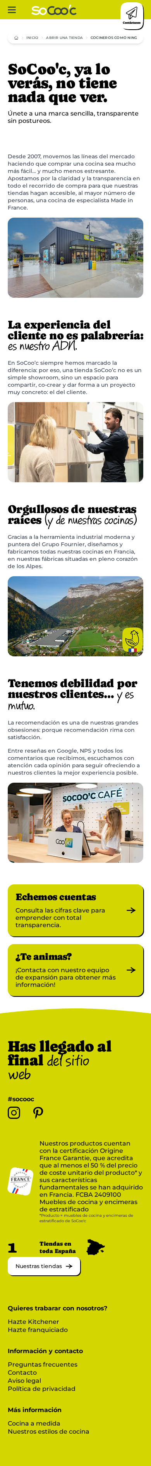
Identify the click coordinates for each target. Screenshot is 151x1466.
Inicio (32, 37)
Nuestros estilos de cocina (48, 1431)
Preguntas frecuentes (42, 1364)
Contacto (22, 1372)
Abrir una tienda (64, 37)
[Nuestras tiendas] (44, 1273)
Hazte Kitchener (33, 1321)
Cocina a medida (34, 1423)
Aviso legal (24, 1380)
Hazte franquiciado (38, 1329)
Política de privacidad (42, 1388)
